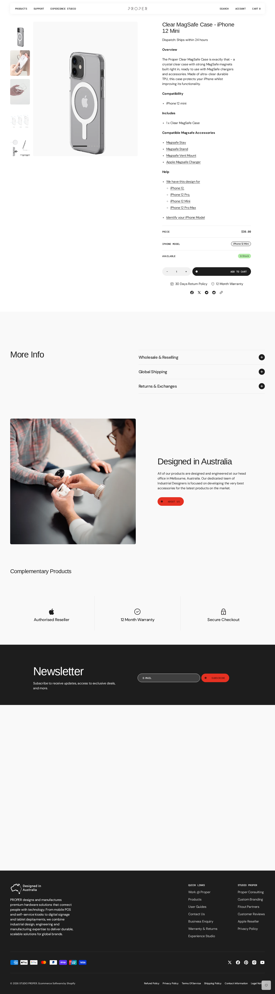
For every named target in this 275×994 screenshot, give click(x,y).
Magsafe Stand (177, 149)
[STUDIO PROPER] (137, 8)
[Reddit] (214, 292)
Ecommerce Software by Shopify (56, 983)
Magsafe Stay (176, 142)
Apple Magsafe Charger (183, 162)
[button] (224, 8)
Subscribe (218, 678)
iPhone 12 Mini (180, 201)
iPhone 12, (177, 188)
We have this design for (183, 181)
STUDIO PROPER (28, 983)
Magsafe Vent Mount (181, 155)
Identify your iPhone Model (185, 217)
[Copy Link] (221, 292)
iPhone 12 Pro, (180, 194)
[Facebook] (192, 292)
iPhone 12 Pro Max (183, 208)
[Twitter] (199, 292)
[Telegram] (207, 292)
